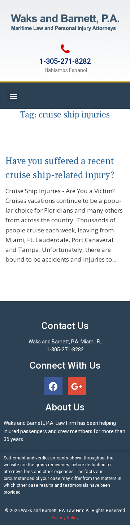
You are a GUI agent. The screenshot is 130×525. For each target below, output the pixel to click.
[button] (13, 96)
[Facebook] (53, 386)
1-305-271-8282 (65, 61)
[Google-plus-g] (77, 386)
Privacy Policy (65, 517)
